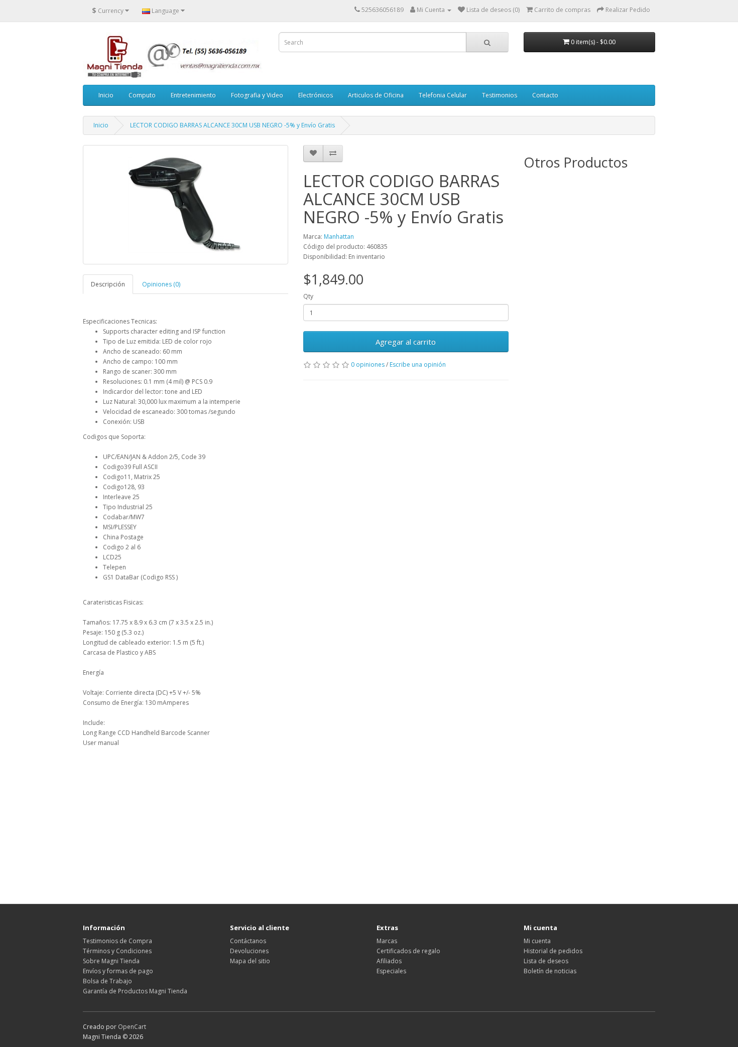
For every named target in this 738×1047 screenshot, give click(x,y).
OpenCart (132, 1026)
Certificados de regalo (408, 951)
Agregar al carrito (406, 342)
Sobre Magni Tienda (111, 961)
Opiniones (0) (161, 284)
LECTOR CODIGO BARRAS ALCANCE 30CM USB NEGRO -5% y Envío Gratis (232, 125)
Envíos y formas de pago (118, 971)
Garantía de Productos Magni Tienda (135, 991)
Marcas (387, 941)
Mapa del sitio (250, 961)
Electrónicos (315, 95)
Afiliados (389, 961)
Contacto (545, 95)
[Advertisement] (296, 818)
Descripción (108, 284)
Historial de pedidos (553, 951)
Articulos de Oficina (376, 95)
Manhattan (339, 236)
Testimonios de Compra (117, 941)
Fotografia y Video (257, 95)
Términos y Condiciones (117, 951)
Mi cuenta (537, 941)
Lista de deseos (546, 961)
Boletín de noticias (550, 971)
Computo (142, 95)
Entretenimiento (193, 95)
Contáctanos (248, 941)
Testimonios (499, 95)
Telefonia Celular (443, 95)
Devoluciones (249, 951)
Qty (308, 296)
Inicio (105, 95)
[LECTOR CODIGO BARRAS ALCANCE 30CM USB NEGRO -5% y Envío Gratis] (185, 204)
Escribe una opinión (418, 364)
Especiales (391, 971)
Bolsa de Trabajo (107, 981)
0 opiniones (368, 364)
